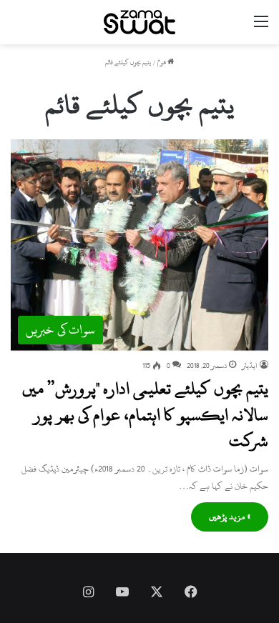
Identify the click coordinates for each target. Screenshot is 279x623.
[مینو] (261, 27)
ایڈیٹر (250, 366)
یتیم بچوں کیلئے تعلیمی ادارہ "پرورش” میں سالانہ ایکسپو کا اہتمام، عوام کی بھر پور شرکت (145, 415)
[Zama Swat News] (139, 22)
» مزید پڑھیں (229, 516)
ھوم (162, 62)
